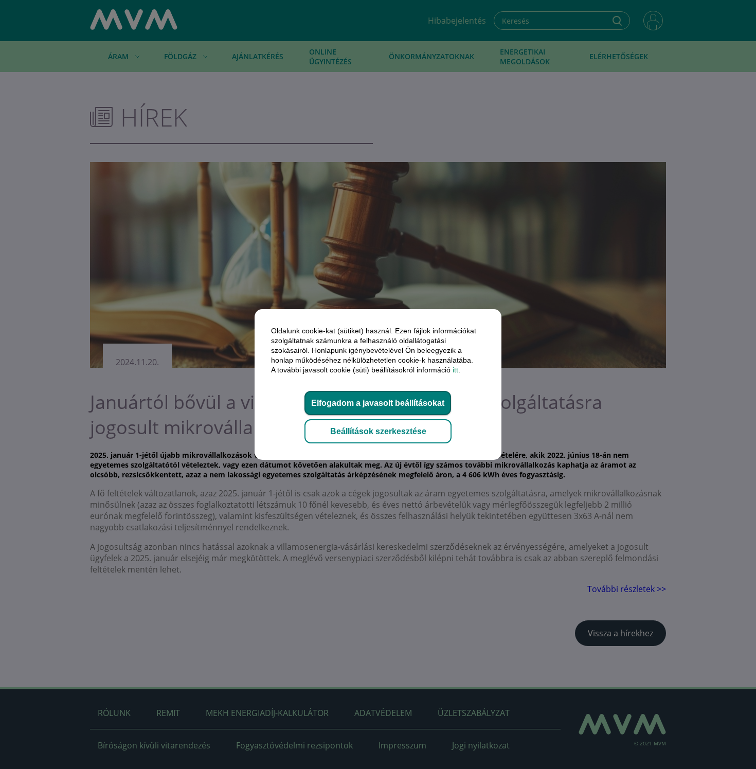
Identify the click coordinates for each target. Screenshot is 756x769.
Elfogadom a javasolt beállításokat (377, 403)
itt (455, 370)
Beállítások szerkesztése (378, 431)
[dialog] (378, 384)
